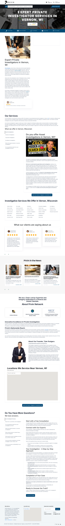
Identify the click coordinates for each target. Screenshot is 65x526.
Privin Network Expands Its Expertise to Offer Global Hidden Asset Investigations (51, 277)
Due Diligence (52, 206)
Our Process (57, 30)
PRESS (18, 6)
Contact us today (30, 495)
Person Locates (29, 217)
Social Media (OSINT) (19, 209)
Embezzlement (9, 213)
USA (5, 519)
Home (6, 6)
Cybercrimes (41, 217)
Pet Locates (18, 206)
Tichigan (27, 91)
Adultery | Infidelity (42, 211)
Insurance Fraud (10, 217)
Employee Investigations (31, 211)
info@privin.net (56, 513)
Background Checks (19, 213)
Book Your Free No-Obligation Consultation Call (32, 405)
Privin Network (7, 68)
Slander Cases (41, 208)
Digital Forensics (10, 211)
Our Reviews (34, 30)
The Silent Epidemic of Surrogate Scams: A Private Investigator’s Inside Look (13, 277)
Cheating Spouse (41, 213)
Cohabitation (41, 215)
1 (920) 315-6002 (17, 70)
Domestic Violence (30, 209)
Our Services (10, 30)
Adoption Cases (18, 211)
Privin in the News (22, 30)
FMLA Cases (9, 215)
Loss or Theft (29, 208)
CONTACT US (25, 6)
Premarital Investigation (42, 206)
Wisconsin (10, 519)
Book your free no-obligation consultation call (41, 195)
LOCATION (29, 6)
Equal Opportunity (19, 217)
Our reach (46, 329)
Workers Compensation (42, 209)
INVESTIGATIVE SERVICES (11, 6)
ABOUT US (21, 6)
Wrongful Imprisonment (54, 211)
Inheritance (29, 206)
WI (48, 118)
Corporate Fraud (10, 209)
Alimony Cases (9, 208)
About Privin (46, 30)
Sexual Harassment (19, 208)
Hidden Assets (29, 213)
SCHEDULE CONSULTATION (55, 6)
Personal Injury (52, 208)
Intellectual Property (30, 215)
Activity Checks (9, 206)
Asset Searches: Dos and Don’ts (32, 276)
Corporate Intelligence (20, 215)
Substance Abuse (53, 209)
